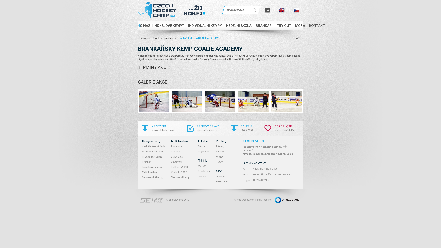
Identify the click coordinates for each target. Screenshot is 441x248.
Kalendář (220, 176)
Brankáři (168, 38)
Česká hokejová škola (153, 146)
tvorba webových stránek (248, 199)
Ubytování (176, 162)
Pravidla (175, 151)
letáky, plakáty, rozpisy (164, 128)
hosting (268, 199)
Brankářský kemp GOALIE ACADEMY (198, 38)
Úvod (156, 38)
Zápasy (220, 151)
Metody (202, 165)
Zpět (297, 38)
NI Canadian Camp (152, 156)
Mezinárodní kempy (153, 177)
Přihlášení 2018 (179, 167)
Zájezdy (220, 146)
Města (201, 146)
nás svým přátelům (285, 128)
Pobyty (219, 162)
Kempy (219, 156)
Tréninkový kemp (180, 177)
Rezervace (222, 181)
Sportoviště (204, 171)
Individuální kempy (152, 167)
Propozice (176, 146)
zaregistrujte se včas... (209, 128)
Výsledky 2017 (179, 172)
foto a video (246, 128)
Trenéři (202, 176)
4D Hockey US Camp (153, 151)
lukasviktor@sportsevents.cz (273, 174)
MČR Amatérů (150, 172)
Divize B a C (177, 156)
